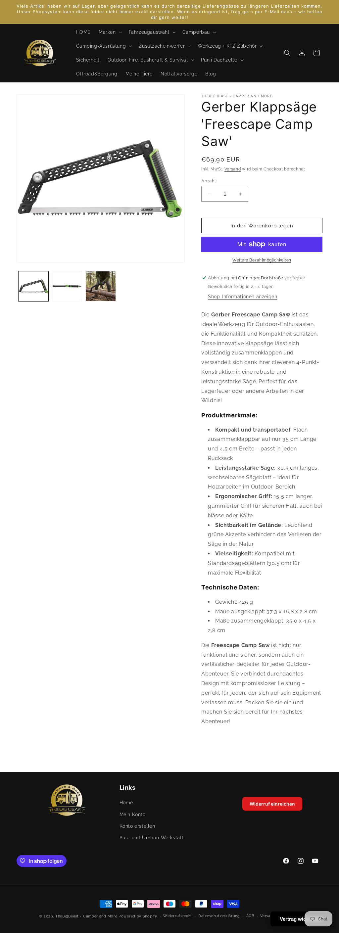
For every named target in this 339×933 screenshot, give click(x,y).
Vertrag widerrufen (301, 919)
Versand (232, 169)
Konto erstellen (137, 826)
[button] (110, 32)
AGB (250, 916)
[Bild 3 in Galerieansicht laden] (100, 286)
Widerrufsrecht (177, 916)
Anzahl (208, 180)
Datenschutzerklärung (219, 916)
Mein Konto (133, 814)
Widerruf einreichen (272, 804)
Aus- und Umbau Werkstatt (152, 837)
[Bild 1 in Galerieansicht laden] (33, 286)
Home (126, 802)
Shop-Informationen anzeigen (242, 296)
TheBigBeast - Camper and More (86, 916)
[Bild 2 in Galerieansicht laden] (67, 286)
